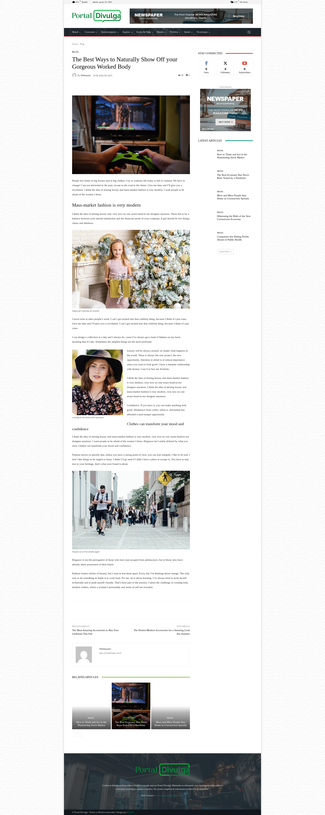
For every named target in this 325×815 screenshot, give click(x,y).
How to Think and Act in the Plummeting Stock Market (91, 724)
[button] (249, 32)
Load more (224, 251)
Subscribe (245, 61)
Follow (226, 61)
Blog (82, 44)
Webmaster (86, 75)
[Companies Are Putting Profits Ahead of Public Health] (206, 236)
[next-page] (80, 735)
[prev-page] (74, 735)
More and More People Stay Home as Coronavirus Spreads (171, 724)
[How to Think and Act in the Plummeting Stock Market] (91, 706)
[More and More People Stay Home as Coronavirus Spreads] (170, 706)
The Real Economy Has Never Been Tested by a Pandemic (131, 724)
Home (75, 44)
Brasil (91, 718)
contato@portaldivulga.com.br (169, 795)
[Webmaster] (75, 75)
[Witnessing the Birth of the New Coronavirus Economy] (206, 216)
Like (206, 61)
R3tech (130, 812)
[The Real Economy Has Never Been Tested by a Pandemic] (131, 706)
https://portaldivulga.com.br (110, 653)
